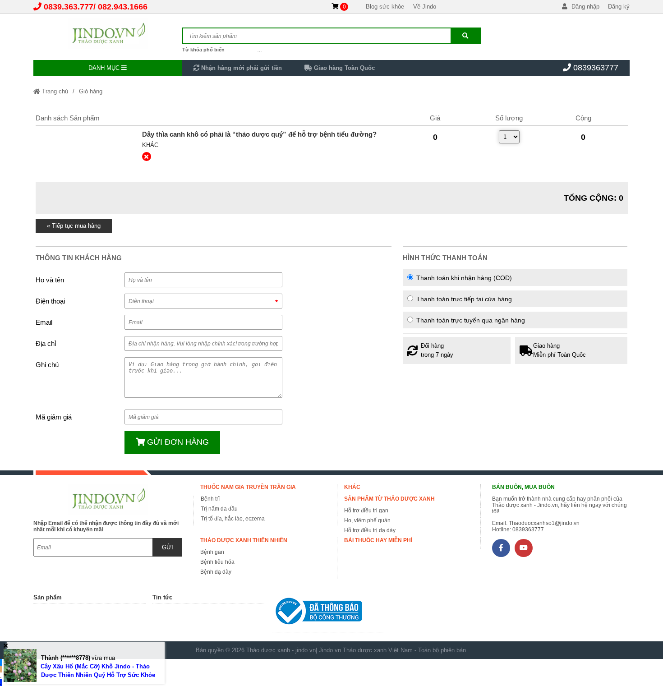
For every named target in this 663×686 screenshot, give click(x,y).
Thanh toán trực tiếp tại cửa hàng (463, 299)
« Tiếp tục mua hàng (74, 225)
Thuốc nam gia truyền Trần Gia (248, 487)
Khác (150, 145)
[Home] (108, 33)
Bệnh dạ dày (215, 572)
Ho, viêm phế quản (367, 520)
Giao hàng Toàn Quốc (343, 67)
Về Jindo (424, 6)
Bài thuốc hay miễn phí (378, 540)
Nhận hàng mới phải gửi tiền (240, 67)
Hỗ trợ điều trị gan (366, 510)
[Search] (465, 36)
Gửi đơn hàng (177, 442)
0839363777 (595, 67)
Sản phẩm (47, 597)
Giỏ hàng (90, 91)
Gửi (167, 547)
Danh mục (104, 67)
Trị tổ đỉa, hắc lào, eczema (233, 519)
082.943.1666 (122, 6)
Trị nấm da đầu (219, 509)
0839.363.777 (68, 6)
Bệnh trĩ (210, 499)
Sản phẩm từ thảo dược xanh (389, 499)
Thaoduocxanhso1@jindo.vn (544, 523)
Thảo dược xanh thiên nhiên (243, 540)
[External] (85, 150)
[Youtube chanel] (524, 548)
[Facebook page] (501, 548)
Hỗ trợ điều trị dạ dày (370, 530)
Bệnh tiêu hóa (217, 562)
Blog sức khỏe (385, 6)
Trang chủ (54, 91)
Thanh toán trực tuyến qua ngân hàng (469, 320)
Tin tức (162, 597)
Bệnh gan (212, 552)
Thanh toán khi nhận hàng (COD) (463, 277)
